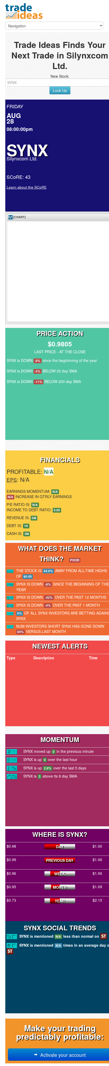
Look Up (60, 90)
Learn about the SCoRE (27, 187)
